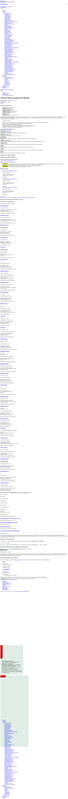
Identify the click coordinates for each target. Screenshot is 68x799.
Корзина (4, 87)
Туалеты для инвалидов (9, 65)
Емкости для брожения (9, 54)
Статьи (6, 81)
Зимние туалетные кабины (9, 63)
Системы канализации (9, 70)
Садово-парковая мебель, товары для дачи (10, 518)
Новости (6, 79)
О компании (5, 76)
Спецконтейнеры (8, 43)
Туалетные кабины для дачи (10, 68)
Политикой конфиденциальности (12, 579)
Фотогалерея (5, 587)
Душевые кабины (8, 67)
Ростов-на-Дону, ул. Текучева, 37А (6, 6)
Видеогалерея (7, 84)
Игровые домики (8, 19)
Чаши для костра (8, 726)
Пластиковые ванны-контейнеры (11, 56)
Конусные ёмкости (8, 770)
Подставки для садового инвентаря (11, 21)
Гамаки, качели (7, 31)
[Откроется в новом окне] (47, 559)
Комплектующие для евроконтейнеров (12, 47)
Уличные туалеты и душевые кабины (11, 771)
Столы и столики (8, 28)
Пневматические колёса (9, 49)
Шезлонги (6, 29)
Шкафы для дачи (8, 22)
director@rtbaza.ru (18, 559)
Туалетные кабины (8, 62)
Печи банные (7, 18)
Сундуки (6, 24)
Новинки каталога (8, 13)
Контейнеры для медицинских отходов (12, 42)
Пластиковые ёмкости (9, 51)
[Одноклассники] (2, 550)
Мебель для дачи (8, 25)
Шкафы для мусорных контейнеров (19, 197)
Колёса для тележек (8, 48)
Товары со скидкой (10, 74)
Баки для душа (7, 53)
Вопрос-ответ (7, 80)
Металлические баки (8, 41)
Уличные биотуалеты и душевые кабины (9, 530)
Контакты (4, 85)
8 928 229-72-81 (3, 4)
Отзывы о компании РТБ (9, 78)
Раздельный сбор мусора (9, 44)
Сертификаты (7, 82)
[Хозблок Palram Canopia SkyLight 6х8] (10, 170)
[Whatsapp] (67, 4)
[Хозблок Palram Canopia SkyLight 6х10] (10, 187)
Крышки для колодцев (9, 60)
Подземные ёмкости (8, 57)
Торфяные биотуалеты (9, 66)
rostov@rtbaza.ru (3, 7)
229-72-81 (7, 569)
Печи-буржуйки (7, 727)
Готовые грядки (7, 37)
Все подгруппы (33, 197)
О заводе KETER (8, 77)
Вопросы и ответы (6, 586)
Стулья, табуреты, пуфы (9, 27)
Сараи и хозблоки (3, 197)
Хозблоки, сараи (8, 15)
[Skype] (5, 550)
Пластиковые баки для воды (10, 52)
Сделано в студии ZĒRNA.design (23, 591)
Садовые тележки (8, 35)
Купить (1, 103)
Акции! (4, 11)
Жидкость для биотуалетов (9, 69)
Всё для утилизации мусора (10, 749)
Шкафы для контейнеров (9, 23)
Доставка (4, 10)
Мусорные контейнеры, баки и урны (8, 522)
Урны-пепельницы (8, 46)
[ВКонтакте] (1, 550)
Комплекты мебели (8, 26)
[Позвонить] (7, 89)
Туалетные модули (8, 64)
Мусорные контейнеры (9, 40)
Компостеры (7, 38)
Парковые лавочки (8, 748)
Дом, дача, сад (7, 14)
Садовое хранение (8, 16)
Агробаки (6, 58)
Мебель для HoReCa (8, 32)
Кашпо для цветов (8, 36)
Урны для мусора (8, 45)
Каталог (4, 12)
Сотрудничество (5, 86)
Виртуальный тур (6, 589)
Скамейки (6, 33)
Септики (6, 72)
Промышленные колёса (9, 50)
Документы (5, 584)
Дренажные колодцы (8, 59)
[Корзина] (2, 89)
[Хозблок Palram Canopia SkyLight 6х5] (10, 179)
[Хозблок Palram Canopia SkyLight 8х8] (7, 100)
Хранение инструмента (9, 20)
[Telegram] (7, 550)
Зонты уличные (7, 30)
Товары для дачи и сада (9, 34)
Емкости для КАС (8, 55)
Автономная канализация (9, 71)
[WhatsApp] (4, 550)
